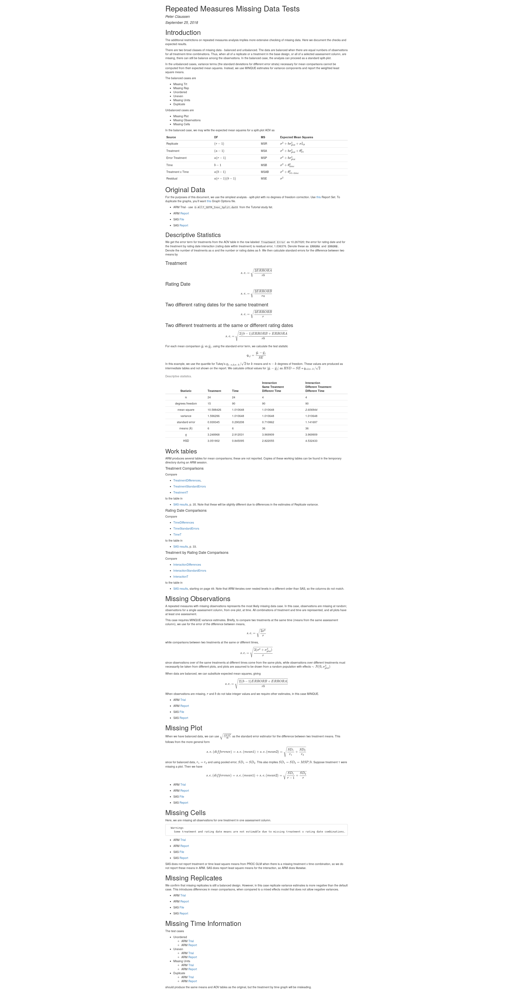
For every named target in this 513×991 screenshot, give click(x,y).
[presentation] (219, 143)
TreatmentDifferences (187, 480)
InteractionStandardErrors (189, 570)
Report (184, 213)
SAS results (180, 504)
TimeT (177, 534)
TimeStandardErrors (186, 528)
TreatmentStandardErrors (189, 486)
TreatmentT (180, 492)
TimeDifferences (183, 522)
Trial (183, 700)
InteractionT (180, 576)
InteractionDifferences (187, 564)
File (182, 219)
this (318, 197)
